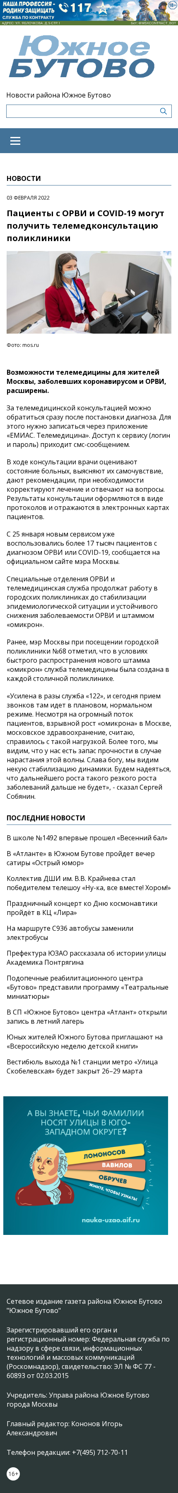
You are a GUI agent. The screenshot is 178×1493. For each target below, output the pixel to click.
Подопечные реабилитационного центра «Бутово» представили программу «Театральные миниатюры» (87, 987)
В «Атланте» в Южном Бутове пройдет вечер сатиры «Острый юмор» (81, 858)
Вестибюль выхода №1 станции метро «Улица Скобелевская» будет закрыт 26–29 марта (82, 1066)
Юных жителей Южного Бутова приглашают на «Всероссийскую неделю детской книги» (85, 1041)
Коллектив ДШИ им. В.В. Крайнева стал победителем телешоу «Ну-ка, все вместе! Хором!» (89, 883)
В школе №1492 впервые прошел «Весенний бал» (87, 837)
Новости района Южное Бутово (58, 95)
